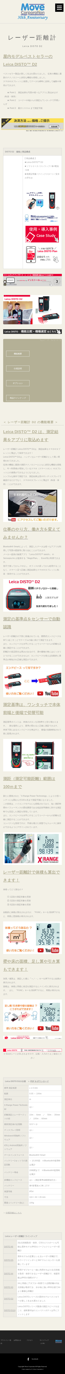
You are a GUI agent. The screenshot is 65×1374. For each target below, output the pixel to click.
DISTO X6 (8, 1247)
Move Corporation (30, 1366)
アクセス (30, 1340)
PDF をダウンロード (39, 1081)
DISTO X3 (8, 1287)
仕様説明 (18, 368)
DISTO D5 (8, 1260)
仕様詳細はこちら (14, 1213)
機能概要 (18, 354)
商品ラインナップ (18, 398)
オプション (18, 383)
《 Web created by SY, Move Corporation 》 (32, 1369)
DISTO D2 (8, 1299)
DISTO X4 (8, 1274)
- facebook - (35, 1359)
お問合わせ (17, 1340)
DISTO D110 (10, 1310)
